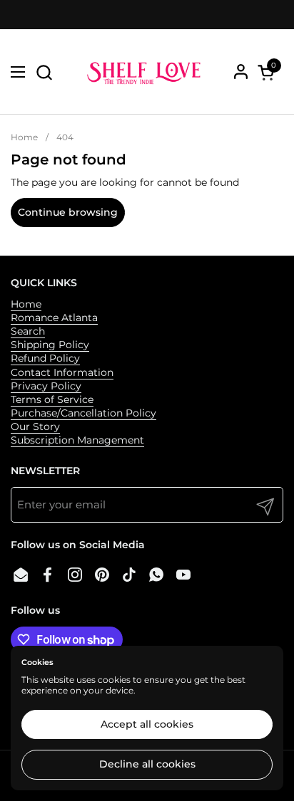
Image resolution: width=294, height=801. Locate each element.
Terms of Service (52, 399)
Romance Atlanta (54, 317)
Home (26, 304)
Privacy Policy (46, 385)
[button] (44, 72)
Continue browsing (68, 212)
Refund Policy (45, 358)
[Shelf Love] (145, 72)
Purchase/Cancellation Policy (83, 413)
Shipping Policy (50, 344)
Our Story (35, 426)
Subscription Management (77, 440)
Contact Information (62, 372)
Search (28, 331)
